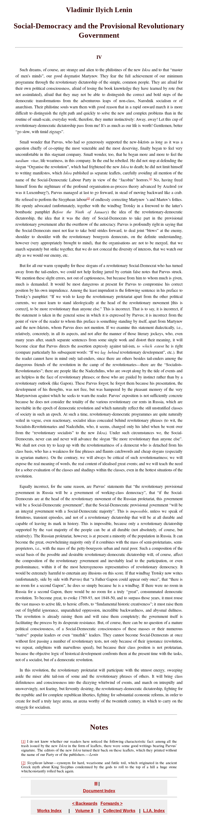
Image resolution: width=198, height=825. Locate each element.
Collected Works (119, 810)
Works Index (49, 810)
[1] (150, 178)
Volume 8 (84, 810)
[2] (88, 198)
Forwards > (111, 803)
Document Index (99, 791)
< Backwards (84, 803)
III (95, 783)
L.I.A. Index (154, 810)
